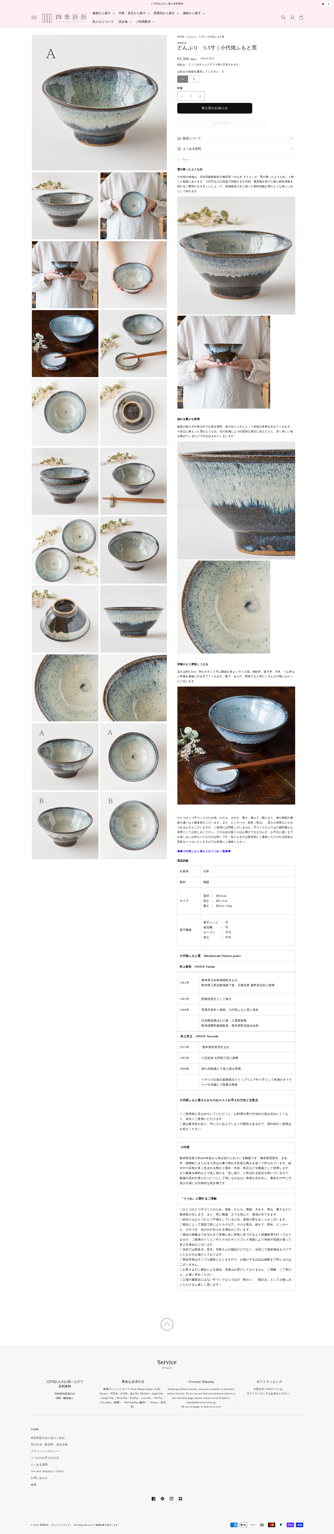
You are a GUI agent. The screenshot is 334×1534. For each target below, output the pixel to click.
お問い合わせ (39, 1478)
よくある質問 (39, 1464)
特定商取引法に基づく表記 (48, 1438)
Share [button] (185, 159)
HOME (181, 36)
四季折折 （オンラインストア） (56, 1525)
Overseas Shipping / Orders (47, 1471)
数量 (180, 88)
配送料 (192, 64)
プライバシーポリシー (45, 1451)
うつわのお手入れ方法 (45, 1457)
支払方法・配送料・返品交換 (49, 1444)
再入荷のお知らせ (215, 108)
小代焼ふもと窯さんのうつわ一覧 (204, 851)
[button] (34, 17)
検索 (33, 1484)
